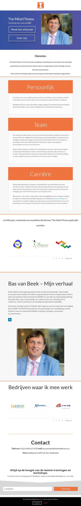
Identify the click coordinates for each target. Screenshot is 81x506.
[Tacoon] (17, 413)
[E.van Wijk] (63, 413)
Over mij (22, 38)
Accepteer (37, 503)
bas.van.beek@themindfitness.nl (55, 448)
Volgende (68, 258)
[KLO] (17, 250)
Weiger (45, 503)
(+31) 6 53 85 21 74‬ (27, 448)
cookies (41, 499)
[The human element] (40, 250)
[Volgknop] (9, 319)
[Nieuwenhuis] (40, 413)
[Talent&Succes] (63, 250)
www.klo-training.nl (59, 198)
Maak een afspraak (22, 29)
